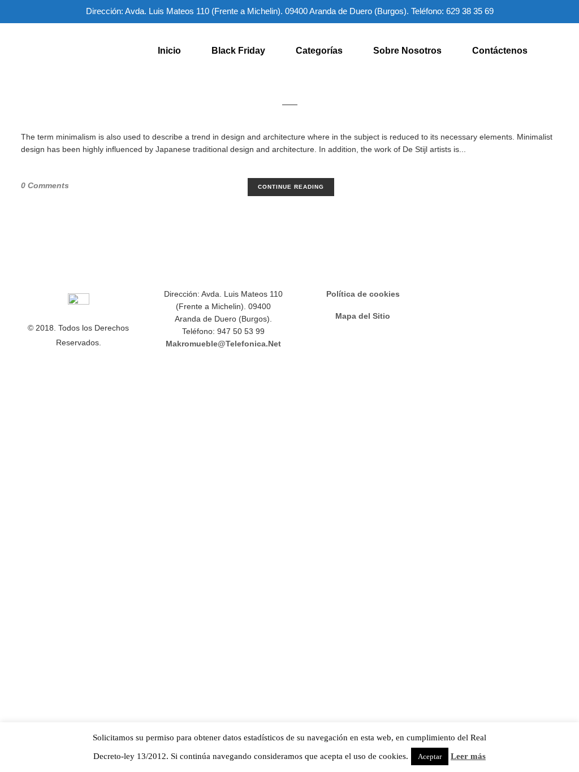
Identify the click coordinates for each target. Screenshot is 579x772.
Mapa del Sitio (362, 315)
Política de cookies (363, 293)
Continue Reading (291, 187)
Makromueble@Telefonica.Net (223, 343)
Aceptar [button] (430, 756)
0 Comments (45, 185)
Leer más (468, 756)
